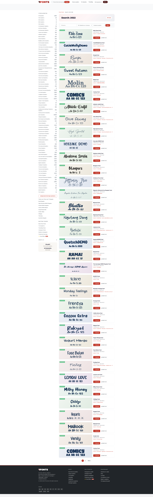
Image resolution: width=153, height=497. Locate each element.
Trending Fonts (42, 228)
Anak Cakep (41, 211)
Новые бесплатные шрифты (47, 196)
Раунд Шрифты (41, 152)
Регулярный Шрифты (43, 146)
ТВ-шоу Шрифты (42, 175)
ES (45, 489)
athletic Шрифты (42, 34)
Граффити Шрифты (42, 94)
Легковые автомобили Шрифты (45, 47)
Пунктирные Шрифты (43, 71)
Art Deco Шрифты (42, 28)
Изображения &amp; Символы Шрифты (45, 110)
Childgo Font (96, 399)
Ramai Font (96, 251)
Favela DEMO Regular (43, 205)
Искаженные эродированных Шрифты (45, 68)
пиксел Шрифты (42, 137)
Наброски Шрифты (42, 135)
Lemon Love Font (97, 374)
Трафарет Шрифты (42, 164)
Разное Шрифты (42, 123)
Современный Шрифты (43, 125)
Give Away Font (97, 116)
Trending (91, 2)
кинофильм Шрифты (43, 127)
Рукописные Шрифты (43, 98)
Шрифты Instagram (42, 232)
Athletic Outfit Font (98, 104)
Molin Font (96, 79)
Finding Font (96, 362)
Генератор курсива (42, 234)
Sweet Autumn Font (98, 67)
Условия (103, 475)
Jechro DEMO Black (43, 207)
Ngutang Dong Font (98, 214)
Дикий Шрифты (41, 190)
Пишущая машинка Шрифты (44, 177)
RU (61, 489)
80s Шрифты (41, 22)
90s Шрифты (41, 24)
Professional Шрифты (43, 139)
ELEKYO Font (96, 276)
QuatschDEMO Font (98, 239)
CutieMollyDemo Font (99, 42)
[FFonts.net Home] (43, 2)
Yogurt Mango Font (98, 337)
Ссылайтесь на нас (105, 477)
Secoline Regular (42, 218)
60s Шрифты (41, 19)
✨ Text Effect (43, 236)
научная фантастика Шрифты (45, 156)
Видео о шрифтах (105, 479)
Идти (108, 25)
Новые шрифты (75, 2)
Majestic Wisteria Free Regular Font (102, 190)
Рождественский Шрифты (44, 51)
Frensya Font (96, 300)
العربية (40, 491)
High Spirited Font (98, 128)
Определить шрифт (89, 471)
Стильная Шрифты (42, 167)
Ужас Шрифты (41, 107)
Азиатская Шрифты (42, 32)
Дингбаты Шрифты (42, 65)
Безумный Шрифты (42, 59)
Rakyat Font (96, 325)
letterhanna (99, 181)
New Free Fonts (42, 223)
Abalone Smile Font (98, 153)
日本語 (44, 491)
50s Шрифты (41, 17)
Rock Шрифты (41, 150)
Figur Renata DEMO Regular (45, 203)
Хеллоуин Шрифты (42, 96)
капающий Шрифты (42, 73)
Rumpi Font (96, 55)
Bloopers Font (97, 165)
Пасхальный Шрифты (43, 75)
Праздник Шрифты (42, 105)
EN (39, 489)
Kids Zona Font (97, 30)
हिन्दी (48, 491)
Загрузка (97, 37)
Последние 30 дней (105, 481)
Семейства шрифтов (73, 481)
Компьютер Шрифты (43, 57)
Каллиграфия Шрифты (43, 42)
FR (50, 489)
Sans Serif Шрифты (42, 154)
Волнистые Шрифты (43, 183)
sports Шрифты (42, 162)
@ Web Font (104, 37)
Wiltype (40, 213)
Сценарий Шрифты (42, 158)
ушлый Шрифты (42, 144)
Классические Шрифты (43, 53)
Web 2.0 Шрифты (42, 185)
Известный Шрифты (43, 77)
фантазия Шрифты (42, 79)
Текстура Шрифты (42, 171)
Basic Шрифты (41, 36)
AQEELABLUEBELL (101, 82)
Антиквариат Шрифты (43, 26)
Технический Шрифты (43, 169)
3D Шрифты (41, 15)
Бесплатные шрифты (73, 471)
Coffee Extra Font (97, 313)
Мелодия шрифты (72, 482)
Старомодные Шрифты (43, 133)
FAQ (102, 473)
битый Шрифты (41, 38)
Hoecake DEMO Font (98, 141)
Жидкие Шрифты (42, 116)
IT (53, 489)
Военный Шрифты (42, 121)
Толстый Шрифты (42, 173)
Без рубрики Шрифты (43, 179)
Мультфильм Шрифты (43, 49)
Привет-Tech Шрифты (43, 100)
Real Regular (41, 201)
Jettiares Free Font (98, 178)
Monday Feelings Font (99, 288)
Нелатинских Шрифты (43, 131)
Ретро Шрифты (41, 148)
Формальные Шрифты (43, 86)
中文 (59, 489)
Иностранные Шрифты (43, 84)
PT (55, 489)
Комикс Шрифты (42, 55)
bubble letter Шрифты (43, 40)
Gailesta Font (96, 227)
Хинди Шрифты (41, 102)
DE (42, 489)
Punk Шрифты (41, 142)
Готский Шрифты (42, 92)
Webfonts (70, 479)
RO (48, 489)
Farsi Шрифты (41, 82)
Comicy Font (96, 92)
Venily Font (96, 436)
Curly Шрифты (41, 61)
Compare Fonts (42, 230)
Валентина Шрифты (42, 181)
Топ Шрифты (84, 2)
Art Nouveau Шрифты (43, 30)
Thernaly (40, 215)
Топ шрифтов (41, 225)
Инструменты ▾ (98, 2)
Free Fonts (61, 12)
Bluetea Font (96, 202)
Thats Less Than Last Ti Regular (45, 199)
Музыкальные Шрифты (43, 129)
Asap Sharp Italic (42, 209)
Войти (105, 2)
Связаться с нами (105, 471)
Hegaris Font (96, 411)
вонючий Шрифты (42, 88)
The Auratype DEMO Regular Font (102, 264)
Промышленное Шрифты (44, 112)
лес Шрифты (41, 192)
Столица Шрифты (42, 45)
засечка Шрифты (42, 160)
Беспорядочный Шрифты (44, 119)
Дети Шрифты (41, 114)
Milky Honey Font (97, 386)
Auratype (99, 267)
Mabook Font (96, 423)
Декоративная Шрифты (43, 63)
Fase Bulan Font (97, 350)
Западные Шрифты (42, 187)
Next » (89, 460)
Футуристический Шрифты (44, 90)
